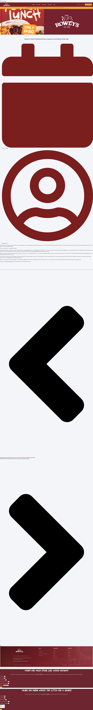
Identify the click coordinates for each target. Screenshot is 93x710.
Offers (54, 652)
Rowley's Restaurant (3, 1)
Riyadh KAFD (41, 652)
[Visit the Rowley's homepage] (24, 650)
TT (71, 659)
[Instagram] (77, 4)
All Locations (41, 655)
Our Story (38, 4)
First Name (2, 676)
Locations (44, 4)
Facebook (69, 655)
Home (34, 4)
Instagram (69, 652)
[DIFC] (2, 705)
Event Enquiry (88, 4)
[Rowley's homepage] (6, 4)
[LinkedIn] (83, 4)
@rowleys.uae (10, 261)
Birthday (1, 685)
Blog (54, 4)
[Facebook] (81, 4)
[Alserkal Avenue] (2, 706)
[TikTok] (79, 4)
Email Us (69, 650)
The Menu (50, 4)
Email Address (2, 699)
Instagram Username (4, 683)
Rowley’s (8, 245)
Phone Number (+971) (4, 681)
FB (73, 659)
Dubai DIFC (40, 650)
